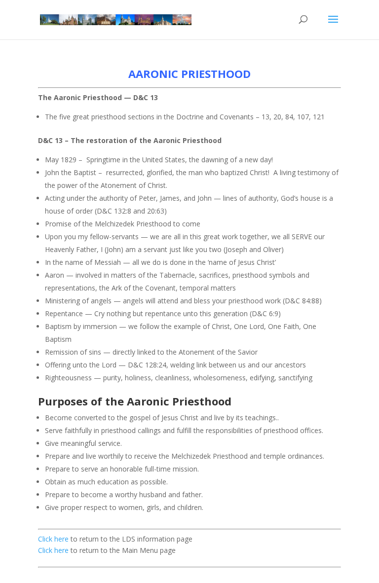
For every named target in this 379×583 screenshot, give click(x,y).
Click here (53, 539)
